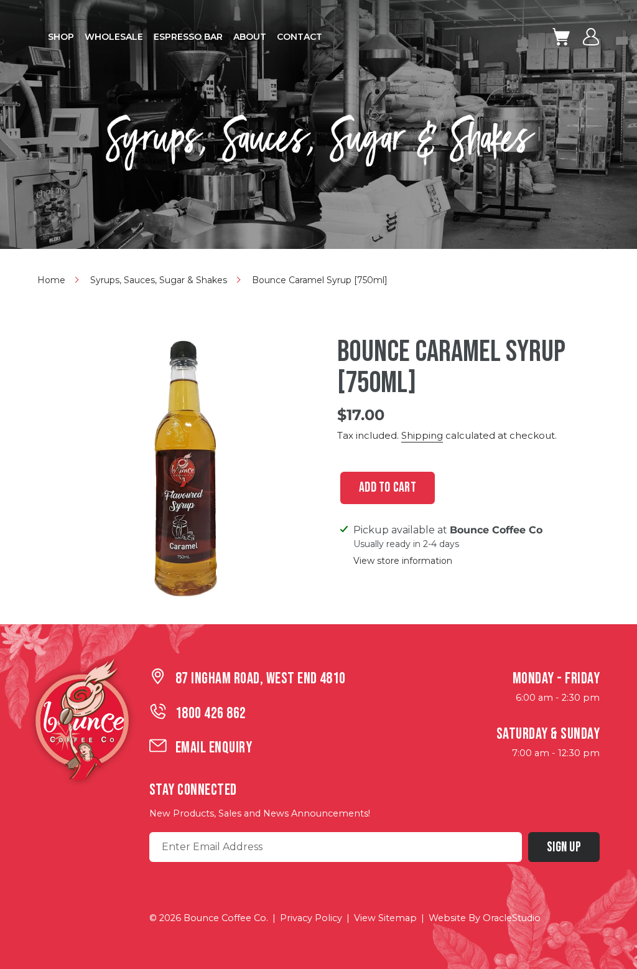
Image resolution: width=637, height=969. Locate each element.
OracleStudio (512, 918)
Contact (299, 36)
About (249, 36)
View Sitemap (385, 918)
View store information (402, 561)
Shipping (422, 435)
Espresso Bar (188, 36)
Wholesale (114, 36)
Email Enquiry (213, 747)
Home (51, 280)
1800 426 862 (210, 713)
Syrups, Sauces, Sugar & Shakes (158, 280)
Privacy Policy (311, 918)
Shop (61, 36)
